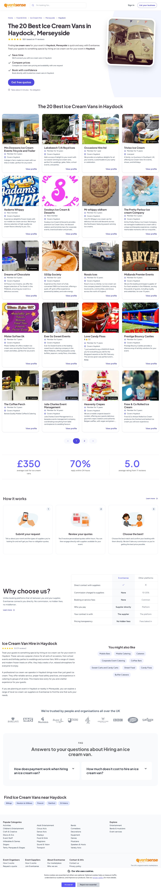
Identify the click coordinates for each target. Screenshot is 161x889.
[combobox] (47, 5)
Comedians (75, 828)
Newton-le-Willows (24, 803)
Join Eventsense (32, 866)
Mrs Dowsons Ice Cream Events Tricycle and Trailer (19, 149)
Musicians (75, 841)
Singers (6, 844)
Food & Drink (21, 18)
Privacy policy (75, 866)
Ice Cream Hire (36, 18)
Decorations (76, 832)
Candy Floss (146, 667)
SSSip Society (52, 274)
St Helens (64, 803)
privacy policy (98, 878)
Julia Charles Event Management (55, 406)
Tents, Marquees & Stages (14, 848)
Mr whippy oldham (95, 209)
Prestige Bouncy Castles (139, 336)
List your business (147, 5)
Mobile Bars (104, 653)
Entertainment (116, 825)
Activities (7, 825)
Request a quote (10, 866)
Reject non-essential (88, 885)
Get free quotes (21, 82)
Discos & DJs (8, 835)
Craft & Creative (10, 832)
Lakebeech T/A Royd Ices (59, 147)
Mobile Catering (123, 653)
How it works (8, 863)
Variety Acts (76, 848)
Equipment (75, 835)
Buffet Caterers (122, 675)
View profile (31, 169)
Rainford (51, 803)
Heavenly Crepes (94, 404)
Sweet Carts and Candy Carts (105, 667)
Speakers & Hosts (78, 844)
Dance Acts (42, 832)
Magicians (41, 841)
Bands (73, 825)
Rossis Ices (90, 274)
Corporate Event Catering (113, 660)
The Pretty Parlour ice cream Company (137, 211)
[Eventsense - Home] (15, 5)
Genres (74, 838)
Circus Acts (42, 828)
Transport (41, 848)
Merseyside (50, 18)
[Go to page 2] (93, 440)
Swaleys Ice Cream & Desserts (57, 211)
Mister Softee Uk (14, 336)
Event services (116, 832)
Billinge (9, 803)
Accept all (68, 885)
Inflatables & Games (11, 841)
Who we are (52, 866)
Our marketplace (54, 863)
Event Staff (8, 838)
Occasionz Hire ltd (95, 147)
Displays (40, 835)
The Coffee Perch (14, 404)
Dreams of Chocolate (17, 274)
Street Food (129, 667)
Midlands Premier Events (139, 274)
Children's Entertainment (13, 828)
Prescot (40, 803)
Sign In (131, 5)
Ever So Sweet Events (57, 336)
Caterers (140, 653)
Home (10, 18)
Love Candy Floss (94, 336)
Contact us (74, 863)
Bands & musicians (117, 828)
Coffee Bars (136, 660)
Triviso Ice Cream (134, 147)
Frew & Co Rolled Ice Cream (136, 406)
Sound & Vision (43, 844)
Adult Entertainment (45, 825)
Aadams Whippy (14, 209)
